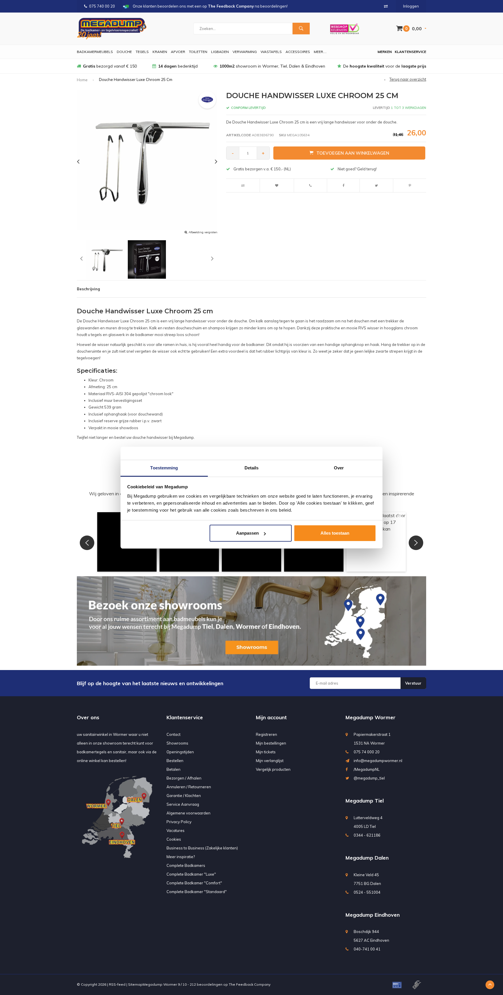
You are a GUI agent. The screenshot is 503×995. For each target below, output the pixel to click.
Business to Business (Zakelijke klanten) (202, 848)
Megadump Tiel (365, 800)
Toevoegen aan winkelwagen (352, 153)
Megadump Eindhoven (373, 914)
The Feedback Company (249, 984)
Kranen (160, 52)
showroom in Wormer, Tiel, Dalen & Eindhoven (272, 66)
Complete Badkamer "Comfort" (194, 883)
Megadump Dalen (367, 857)
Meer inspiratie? (181, 856)
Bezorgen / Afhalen (184, 778)
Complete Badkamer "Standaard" (197, 891)
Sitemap (135, 984)
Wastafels (271, 52)
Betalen (173, 769)
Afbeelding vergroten (203, 232)
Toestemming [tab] (164, 467)
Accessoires (298, 52)
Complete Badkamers (186, 865)
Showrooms (177, 743)
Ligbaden (220, 52)
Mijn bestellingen (271, 743)
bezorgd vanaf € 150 (110, 66)
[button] (87, 543)
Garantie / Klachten (184, 795)
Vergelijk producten (273, 769)
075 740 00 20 (102, 6)
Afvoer (178, 52)
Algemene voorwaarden (188, 813)
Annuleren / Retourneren (189, 786)
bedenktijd (178, 66)
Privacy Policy (179, 821)
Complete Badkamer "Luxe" (191, 874)
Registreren (266, 734)
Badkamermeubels (95, 52)
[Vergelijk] (386, 6)
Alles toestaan (334, 533)
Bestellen (175, 760)
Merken (385, 52)
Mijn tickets (266, 752)
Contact (173, 734)
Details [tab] (252, 467)
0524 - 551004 (367, 892)
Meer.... (320, 52)
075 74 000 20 (367, 752)
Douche (124, 52)
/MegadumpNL (367, 769)
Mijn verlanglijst (270, 760)
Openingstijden (180, 752)
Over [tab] (339, 467)
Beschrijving (88, 289)
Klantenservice (410, 52)
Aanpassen (247, 533)
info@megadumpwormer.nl (378, 760)
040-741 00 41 (367, 949)
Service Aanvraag (183, 804)
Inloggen (411, 6)
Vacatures (176, 830)
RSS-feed (117, 984)
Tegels (142, 52)
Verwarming (245, 52)
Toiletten (198, 52)
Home (82, 79)
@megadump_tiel (369, 778)
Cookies (174, 839)
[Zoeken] (301, 28)
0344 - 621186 (367, 835)
